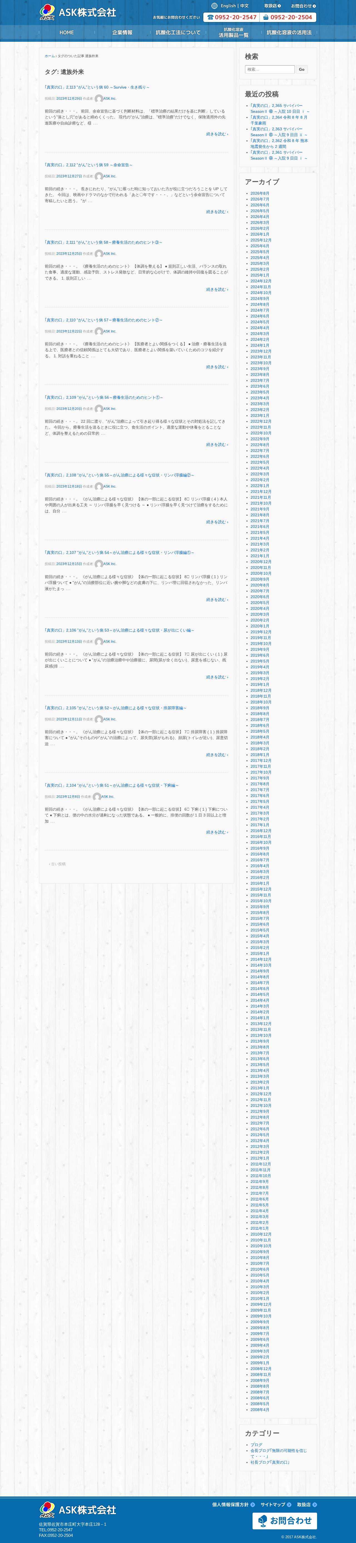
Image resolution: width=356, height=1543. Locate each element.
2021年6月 (260, 526)
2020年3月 (260, 614)
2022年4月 (260, 468)
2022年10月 (261, 433)
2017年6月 (260, 795)
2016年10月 (261, 842)
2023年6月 (260, 386)
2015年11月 (261, 895)
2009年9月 (260, 1322)
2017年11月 (261, 766)
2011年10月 (261, 1175)
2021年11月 (261, 497)
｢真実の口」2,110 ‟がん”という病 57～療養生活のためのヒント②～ (104, 320)
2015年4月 (260, 936)
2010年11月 (261, 1240)
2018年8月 (260, 713)
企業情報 (122, 32)
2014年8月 (260, 977)
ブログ (256, 1444)
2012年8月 (260, 1117)
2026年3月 (260, 222)
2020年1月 (260, 626)
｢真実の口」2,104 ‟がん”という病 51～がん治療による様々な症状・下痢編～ (112, 785)
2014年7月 (260, 982)
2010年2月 (260, 1292)
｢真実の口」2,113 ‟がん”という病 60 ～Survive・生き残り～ (97, 87)
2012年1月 (260, 1158)
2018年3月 (260, 743)
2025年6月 (260, 246)
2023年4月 (260, 398)
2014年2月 (260, 1012)
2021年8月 (260, 515)
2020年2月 (260, 620)
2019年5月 (260, 661)
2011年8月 (260, 1187)
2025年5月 (260, 252)
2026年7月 (260, 199)
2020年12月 (261, 561)
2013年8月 (260, 1047)
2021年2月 (260, 550)
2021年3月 (260, 544)
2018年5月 (260, 731)
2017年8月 (260, 784)
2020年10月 (261, 573)
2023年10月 (261, 363)
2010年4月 (260, 1281)
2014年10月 (261, 965)
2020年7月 (260, 591)
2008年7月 (260, 1392)
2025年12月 (261, 240)
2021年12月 (261, 491)
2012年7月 (260, 1123)
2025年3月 (260, 263)
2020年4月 (260, 608)
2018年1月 (260, 754)
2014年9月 (260, 971)
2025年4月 (260, 257)
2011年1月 (260, 1228)
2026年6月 (260, 205)
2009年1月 (260, 1363)
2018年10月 (261, 702)
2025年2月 (260, 269)
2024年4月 (260, 328)
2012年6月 (260, 1129)
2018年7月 (260, 719)
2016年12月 (261, 830)
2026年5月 (260, 211)
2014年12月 (261, 959)
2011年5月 (260, 1205)
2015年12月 (261, 889)
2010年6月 (260, 1269)
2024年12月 (261, 281)
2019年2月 (260, 678)
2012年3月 (260, 1146)
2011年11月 (261, 1170)
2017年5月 (260, 801)
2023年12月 (261, 351)
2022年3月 (260, 474)
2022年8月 (260, 444)
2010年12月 (261, 1234)
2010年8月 (260, 1257)
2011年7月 (260, 1193)
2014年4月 (260, 1000)
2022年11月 (261, 427)
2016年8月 (260, 854)
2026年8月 (260, 193)
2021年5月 (260, 532)
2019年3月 (260, 673)
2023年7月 (260, 380)
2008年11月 (261, 1374)
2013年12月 (261, 1023)
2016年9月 (260, 848)
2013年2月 (260, 1082)
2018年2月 (260, 749)
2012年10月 (261, 1105)
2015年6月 (260, 924)
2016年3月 (260, 871)
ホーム (50, 56)
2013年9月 (260, 1041)
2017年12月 (261, 760)
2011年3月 (260, 1216)
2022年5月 (260, 462)
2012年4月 (260, 1140)
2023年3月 (260, 404)
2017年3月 (260, 813)
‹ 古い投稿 (57, 864)
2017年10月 (261, 772)
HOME (67, 32)
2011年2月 (260, 1222)
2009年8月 (260, 1328)
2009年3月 (260, 1351)
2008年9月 (260, 1380)
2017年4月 (260, 807)
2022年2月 (260, 480)
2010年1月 (260, 1298)
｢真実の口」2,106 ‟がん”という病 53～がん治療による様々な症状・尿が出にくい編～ (120, 630)
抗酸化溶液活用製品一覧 (233, 32)
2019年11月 (261, 637)
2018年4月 (260, 737)
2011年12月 (261, 1164)
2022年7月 (260, 450)
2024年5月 (260, 322)
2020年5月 (260, 602)
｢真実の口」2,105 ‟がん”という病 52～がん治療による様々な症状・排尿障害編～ (116, 708)
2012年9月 (260, 1111)
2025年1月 (260, 275)
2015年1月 (260, 953)
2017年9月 (260, 778)
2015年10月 (261, 901)
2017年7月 (260, 790)
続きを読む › (217, 134)
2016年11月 (261, 836)
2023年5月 (260, 392)
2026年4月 (260, 216)
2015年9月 (260, 906)
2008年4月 (260, 1409)
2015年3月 (260, 942)
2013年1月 (260, 1088)
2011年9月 (260, 1181)
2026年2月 (260, 228)
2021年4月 (260, 538)
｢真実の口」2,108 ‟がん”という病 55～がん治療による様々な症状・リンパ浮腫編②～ (120, 475)
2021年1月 (260, 556)
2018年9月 (260, 708)
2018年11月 (261, 696)
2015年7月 (260, 918)
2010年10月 (261, 1246)
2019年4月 (260, 667)
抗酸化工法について (178, 32)
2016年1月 (260, 883)
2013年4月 (260, 1070)
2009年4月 (260, 1345)
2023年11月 (261, 357)
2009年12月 (261, 1304)
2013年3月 (260, 1076)
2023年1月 (260, 415)
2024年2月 (260, 339)
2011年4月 (260, 1211)
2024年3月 (260, 333)
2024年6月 (260, 316)
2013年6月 (260, 1059)
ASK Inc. (109, 99)
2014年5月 (260, 994)
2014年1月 (260, 1018)
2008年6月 (260, 1398)
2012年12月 (261, 1094)
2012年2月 (260, 1152)
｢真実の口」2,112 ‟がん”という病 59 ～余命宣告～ (89, 165)
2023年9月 (260, 368)
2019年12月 (261, 632)
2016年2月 (260, 877)
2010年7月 (260, 1263)
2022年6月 (260, 456)
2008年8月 (260, 1386)
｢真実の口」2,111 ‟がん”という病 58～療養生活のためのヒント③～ (104, 242)
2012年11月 (261, 1099)
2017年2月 (260, 819)
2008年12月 (261, 1368)
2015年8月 (260, 912)
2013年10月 (261, 1035)
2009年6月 (260, 1339)
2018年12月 (261, 690)
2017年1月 (260, 825)
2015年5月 (260, 930)
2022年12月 (261, 421)
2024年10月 (261, 292)
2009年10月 (261, 1316)
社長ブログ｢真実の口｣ (270, 1462)
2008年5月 (260, 1404)
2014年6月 (260, 988)
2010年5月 (260, 1275)
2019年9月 (260, 649)
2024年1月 (260, 345)
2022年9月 (260, 439)
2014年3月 (260, 1006)
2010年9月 (260, 1251)
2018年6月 (260, 725)
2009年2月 (260, 1357)
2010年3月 (260, 1287)
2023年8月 (260, 374)
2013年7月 (260, 1053)
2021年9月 (260, 509)
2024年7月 (260, 310)
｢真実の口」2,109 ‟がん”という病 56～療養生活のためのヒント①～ (104, 397)
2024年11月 (261, 287)
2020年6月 (260, 597)
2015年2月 (260, 947)
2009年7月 (260, 1333)
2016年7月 (260, 860)
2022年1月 (260, 485)
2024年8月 (260, 304)
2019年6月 (260, 655)
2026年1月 (260, 234)
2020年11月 (261, 567)
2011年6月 (260, 1199)
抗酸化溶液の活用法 (289, 32)
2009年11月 (261, 1310)
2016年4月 (260, 866)
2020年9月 (260, 579)
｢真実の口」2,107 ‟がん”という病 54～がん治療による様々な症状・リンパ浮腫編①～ (120, 552)
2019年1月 (260, 684)
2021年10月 (261, 503)
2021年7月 (260, 521)
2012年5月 (260, 1135)
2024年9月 (260, 298)
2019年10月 (261, 643)
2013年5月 (260, 1064)
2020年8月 (260, 585)
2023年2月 (260, 409)
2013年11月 (261, 1029)
